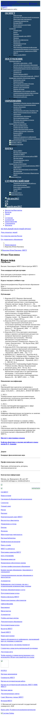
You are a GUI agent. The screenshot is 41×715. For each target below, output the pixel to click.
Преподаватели (10, 245)
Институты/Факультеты (13, 210)
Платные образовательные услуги (13, 590)
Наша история (6, 495)
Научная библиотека (8, 538)
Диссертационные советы (10, 693)
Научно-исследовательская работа (13, 681)
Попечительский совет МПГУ (11, 517)
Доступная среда (7, 652)
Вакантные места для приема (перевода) (15, 645)
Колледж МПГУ (6, 629)
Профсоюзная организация (10, 541)
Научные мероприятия (9, 674)
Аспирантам (9, 220)
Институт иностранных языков (13, 438)
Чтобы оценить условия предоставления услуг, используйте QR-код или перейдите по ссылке (17, 656)
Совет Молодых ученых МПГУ (12, 697)
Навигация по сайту (9, 9)
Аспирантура (5, 581)
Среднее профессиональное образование (15, 566)
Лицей (7, 214)
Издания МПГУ (6, 701)
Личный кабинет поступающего (15, 3)
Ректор (3, 510)
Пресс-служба (6, 545)
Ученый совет (6, 506)
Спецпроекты (10, 223)
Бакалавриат (5, 607)
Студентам (9, 218)
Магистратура (6, 611)
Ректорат (4, 513)
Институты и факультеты (10, 520)
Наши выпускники (8, 636)
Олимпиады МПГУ (8, 677)
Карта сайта (5, 710)
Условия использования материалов (23, 710)
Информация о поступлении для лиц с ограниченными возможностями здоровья (16, 585)
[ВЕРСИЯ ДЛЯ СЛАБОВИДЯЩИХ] (12, 198)
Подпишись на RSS (9, 2)
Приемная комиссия (8, 559)
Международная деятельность (11, 534)
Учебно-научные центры (10, 618)
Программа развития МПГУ (11, 552)
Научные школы (7, 690)
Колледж (8, 212)
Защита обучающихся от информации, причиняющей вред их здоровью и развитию (20, 640)
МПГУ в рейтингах (8, 549)
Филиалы (4, 531)
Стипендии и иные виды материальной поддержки (19, 648)
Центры (4, 527)
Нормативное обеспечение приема (13, 563)
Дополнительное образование (11, 621)
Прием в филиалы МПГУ (10, 597)
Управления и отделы (8, 524)
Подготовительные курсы (10, 593)
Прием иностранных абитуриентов (13, 600)
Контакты (8, 225)
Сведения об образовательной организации (16, 499)
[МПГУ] (4, 7)
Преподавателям (11, 221)
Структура (4, 503)
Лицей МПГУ (6, 632)
